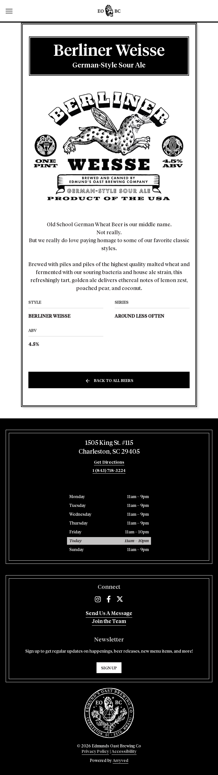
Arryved (120, 761)
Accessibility (124, 752)
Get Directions (109, 462)
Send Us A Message (109, 613)
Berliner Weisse (49, 316)
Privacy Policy (95, 752)
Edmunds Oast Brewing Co (109, 10)
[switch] (11, 10)
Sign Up (109, 668)
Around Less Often (139, 316)
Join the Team (109, 621)
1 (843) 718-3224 (109, 470)
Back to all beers (113, 381)
